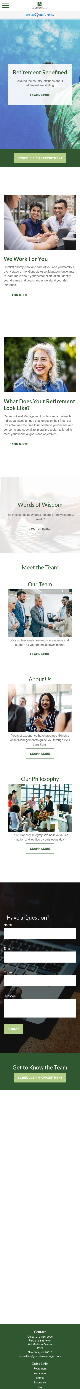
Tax (40, 1387)
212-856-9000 (44, 1336)
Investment (40, 1373)
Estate (40, 1378)
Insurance (40, 1382)
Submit (13, 1029)
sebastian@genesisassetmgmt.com (40, 1356)
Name (8, 925)
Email (7, 948)
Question (10, 996)
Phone (8, 972)
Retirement (40, 1368)
